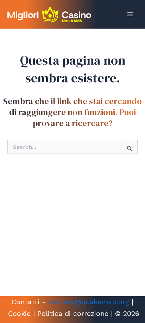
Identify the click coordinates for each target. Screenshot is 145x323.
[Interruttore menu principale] (130, 14)
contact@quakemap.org (88, 302)
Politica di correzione (72, 313)
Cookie (19, 313)
